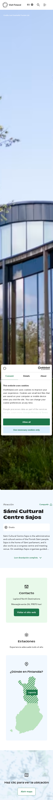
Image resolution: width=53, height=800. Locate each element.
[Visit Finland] (12, 5)
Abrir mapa (26, 791)
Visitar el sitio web (26, 612)
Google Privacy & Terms (35, 412)
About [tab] (43, 376)
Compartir (44, 504)
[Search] (38, 5)
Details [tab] (26, 376)
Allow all (26, 422)
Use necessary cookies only (26, 430)
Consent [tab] (9, 376)
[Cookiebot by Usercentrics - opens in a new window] (38, 368)
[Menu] (45, 5)
